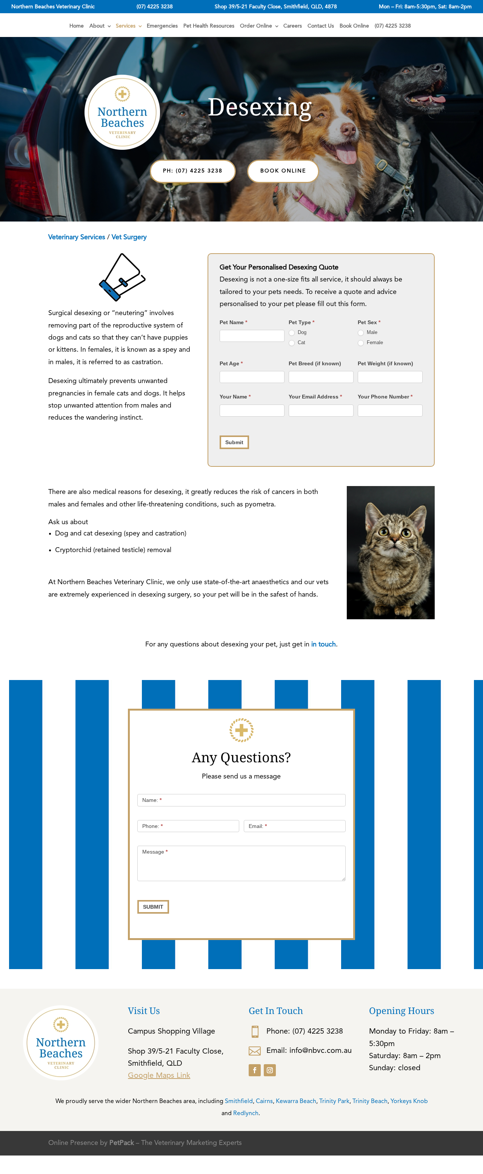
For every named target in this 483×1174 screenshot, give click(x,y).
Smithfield (239, 1102)
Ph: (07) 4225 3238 (193, 171)
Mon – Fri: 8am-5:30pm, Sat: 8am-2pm (425, 6)
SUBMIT (153, 907)
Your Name (235, 397)
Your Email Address (315, 397)
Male (371, 332)
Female (374, 342)
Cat (300, 342)
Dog (301, 332)
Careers (292, 26)
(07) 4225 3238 (155, 6)
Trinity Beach (370, 1102)
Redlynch (245, 1114)
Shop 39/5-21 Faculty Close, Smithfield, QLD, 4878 (276, 6)
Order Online (256, 26)
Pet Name (233, 322)
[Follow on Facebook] (255, 1070)
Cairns (264, 1102)
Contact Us (321, 26)
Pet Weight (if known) (385, 363)
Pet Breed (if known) (315, 363)
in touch (322, 644)
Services (125, 26)
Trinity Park (334, 1102)
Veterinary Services (76, 237)
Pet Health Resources (208, 26)
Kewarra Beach (296, 1102)
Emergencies (162, 26)
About (97, 26)
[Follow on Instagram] (270, 1070)
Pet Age (231, 363)
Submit (234, 442)
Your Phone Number (385, 397)
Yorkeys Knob (409, 1102)
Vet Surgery (129, 237)
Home (76, 26)
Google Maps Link (159, 1076)
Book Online (354, 26)
